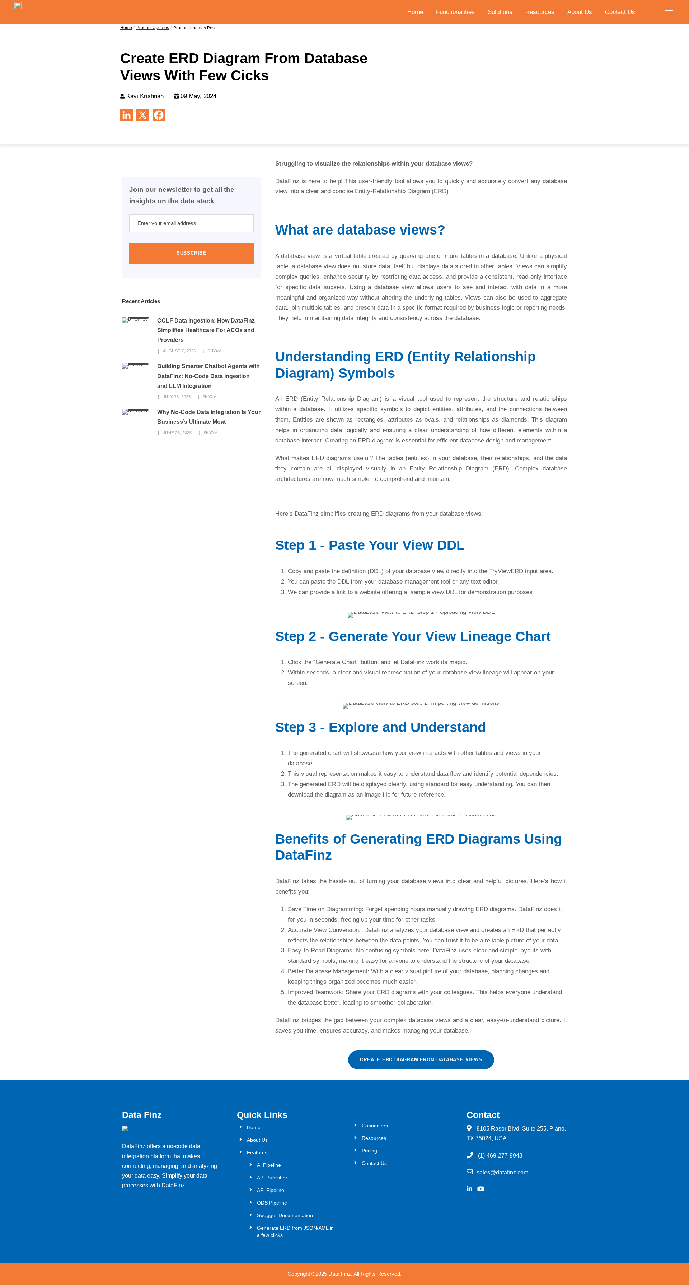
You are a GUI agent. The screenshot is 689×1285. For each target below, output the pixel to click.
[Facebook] (159, 115)
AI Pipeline (269, 1165)
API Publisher (272, 1177)
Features (257, 1152)
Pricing (369, 1151)
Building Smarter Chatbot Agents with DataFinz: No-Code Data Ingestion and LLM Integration (208, 376)
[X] (142, 115)
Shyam (214, 351)
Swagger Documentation (285, 1215)
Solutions (500, 12)
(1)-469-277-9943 (500, 1155)
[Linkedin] (126, 115)
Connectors (375, 1125)
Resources (539, 12)
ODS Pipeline (272, 1203)
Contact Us (620, 12)
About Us (579, 12)
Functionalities (455, 12)
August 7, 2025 (179, 351)
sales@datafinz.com (502, 1172)
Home (415, 12)
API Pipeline (270, 1190)
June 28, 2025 (177, 433)
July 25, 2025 (177, 397)
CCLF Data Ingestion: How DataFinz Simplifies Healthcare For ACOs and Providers (206, 330)
